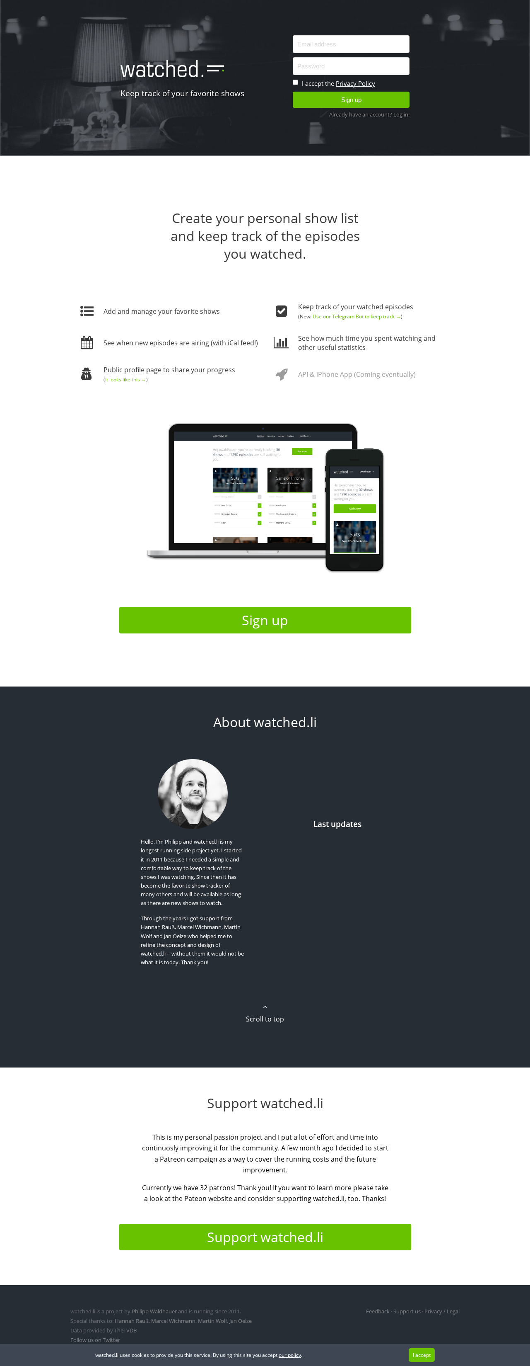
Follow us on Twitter (95, 1340)
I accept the (337, 83)
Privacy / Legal (442, 1311)
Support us (407, 1311)
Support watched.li (265, 1237)
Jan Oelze (175, 936)
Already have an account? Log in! (369, 114)
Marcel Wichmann (199, 927)
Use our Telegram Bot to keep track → (357, 316)
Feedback (378, 1311)
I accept (422, 1355)
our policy (290, 1355)
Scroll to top (265, 1019)
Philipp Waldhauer (154, 1311)
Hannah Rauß (158, 927)
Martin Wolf (212, 1321)
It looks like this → (125, 379)
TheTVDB (125, 1330)
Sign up (265, 620)
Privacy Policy (355, 83)
